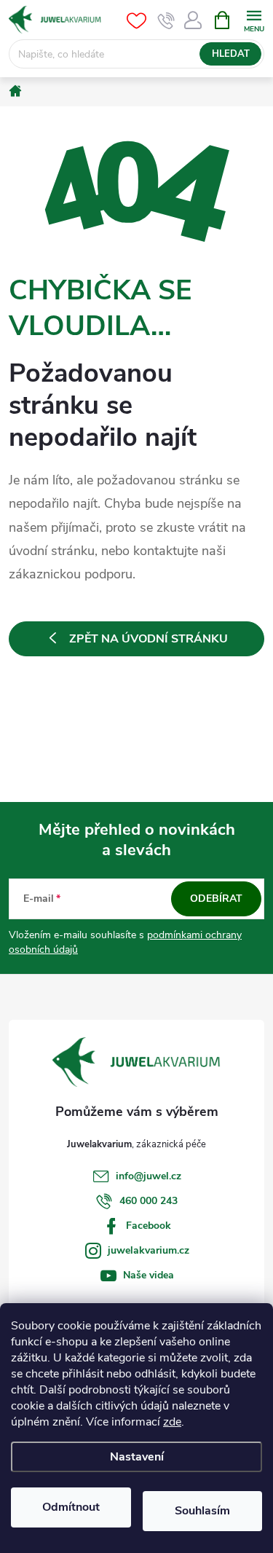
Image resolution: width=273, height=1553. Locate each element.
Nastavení (137, 1457)
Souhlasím (202, 1511)
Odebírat (216, 898)
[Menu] (253, 19)
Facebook (148, 1225)
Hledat (231, 53)
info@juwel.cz (148, 1176)
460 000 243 (148, 1201)
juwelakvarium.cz (148, 1250)
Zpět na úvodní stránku (148, 639)
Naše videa (148, 1275)
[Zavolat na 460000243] (166, 20)
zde (172, 1422)
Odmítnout (71, 1507)
